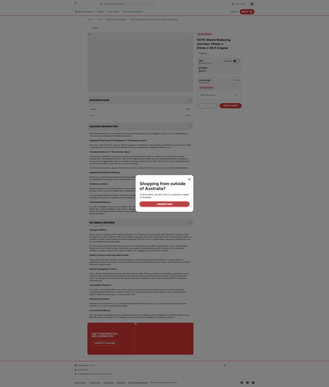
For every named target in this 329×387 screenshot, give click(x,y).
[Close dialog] (189, 179)
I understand (164, 204)
